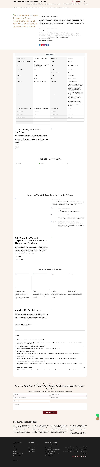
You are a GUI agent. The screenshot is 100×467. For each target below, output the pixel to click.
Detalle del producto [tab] (50, 54)
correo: (47, 449)
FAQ (14, 458)
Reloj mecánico (32, 447)
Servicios (15, 451)
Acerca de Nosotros (17, 455)
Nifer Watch (15, 7)
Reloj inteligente (32, 449)
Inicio (14, 446)
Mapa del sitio (45, 464)
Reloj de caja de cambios (18, 453)
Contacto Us (15, 460)
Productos (15, 449)
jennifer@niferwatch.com (54, 449)
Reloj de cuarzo (32, 451)
